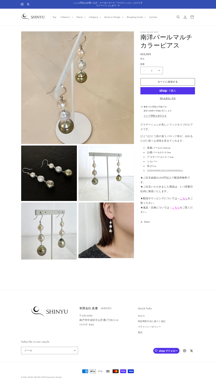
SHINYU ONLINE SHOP (36, 377)
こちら (176, 207)
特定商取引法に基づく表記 (152, 321)
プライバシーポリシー (149, 326)
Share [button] (147, 221)
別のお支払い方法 (168, 98)
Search (141, 315)
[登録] (74, 350)
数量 (142, 64)
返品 (140, 332)
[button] (66, 17)
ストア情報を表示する (155, 115)
